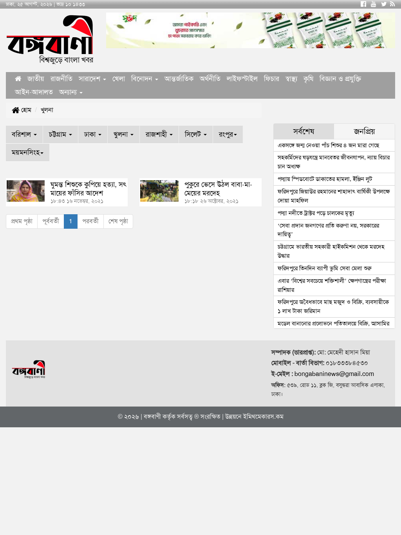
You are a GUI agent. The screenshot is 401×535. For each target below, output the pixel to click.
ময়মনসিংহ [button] (26, 152)
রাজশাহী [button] (157, 134)
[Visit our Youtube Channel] (373, 4)
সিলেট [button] (194, 134)
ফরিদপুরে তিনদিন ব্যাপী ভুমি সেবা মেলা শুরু (325, 268)
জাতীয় (35, 78)
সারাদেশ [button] (90, 78)
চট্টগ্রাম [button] (58, 134)
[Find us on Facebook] (363, 4)
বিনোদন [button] (142, 78)
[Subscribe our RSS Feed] (392, 4)
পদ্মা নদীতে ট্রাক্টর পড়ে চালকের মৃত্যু (316, 213)
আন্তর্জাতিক (178, 78)
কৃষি (308, 78)
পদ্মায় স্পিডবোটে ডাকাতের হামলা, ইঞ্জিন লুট (325, 179)
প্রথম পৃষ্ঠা (22, 221)
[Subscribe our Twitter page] (384, 4)
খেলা (118, 78)
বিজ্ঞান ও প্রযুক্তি (340, 78)
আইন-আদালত (34, 92)
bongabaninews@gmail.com (334, 374)
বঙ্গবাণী (152, 416)
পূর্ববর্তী (50, 221)
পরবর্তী (90, 221)
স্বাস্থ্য (291, 78)
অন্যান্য (69, 92)
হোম (25, 110)
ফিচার (271, 78)
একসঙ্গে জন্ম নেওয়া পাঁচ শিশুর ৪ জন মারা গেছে (328, 145)
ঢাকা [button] (91, 134)
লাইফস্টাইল (242, 78)
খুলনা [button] (122, 134)
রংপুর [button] (226, 134)
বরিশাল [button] (22, 134)
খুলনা (47, 110)
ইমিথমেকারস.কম (263, 416)
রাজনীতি (61, 78)
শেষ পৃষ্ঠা (118, 221)
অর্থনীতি (210, 78)
